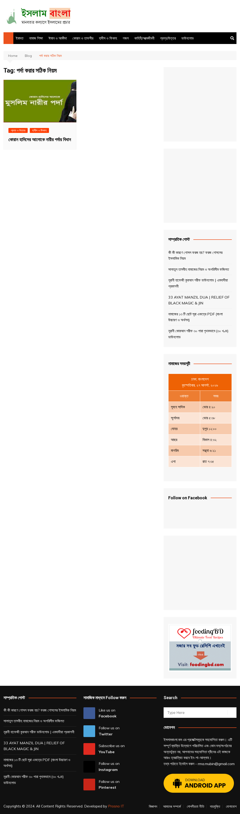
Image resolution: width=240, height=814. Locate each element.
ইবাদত (19, 38)
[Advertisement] (151, 15)
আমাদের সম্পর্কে (172, 806)
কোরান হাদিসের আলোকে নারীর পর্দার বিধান (39, 139)
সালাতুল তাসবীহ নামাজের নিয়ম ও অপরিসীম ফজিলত (198, 269)
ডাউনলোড (187, 38)
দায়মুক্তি (215, 806)
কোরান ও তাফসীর (82, 38)
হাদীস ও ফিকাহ (108, 38)
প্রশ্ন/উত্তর (168, 38)
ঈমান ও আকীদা (58, 38)
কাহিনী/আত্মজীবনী (144, 38)
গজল (126, 38)
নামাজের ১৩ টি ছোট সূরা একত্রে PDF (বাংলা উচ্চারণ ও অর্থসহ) (195, 317)
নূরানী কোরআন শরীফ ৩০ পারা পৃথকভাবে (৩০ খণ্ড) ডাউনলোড (198, 334)
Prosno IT (116, 806)
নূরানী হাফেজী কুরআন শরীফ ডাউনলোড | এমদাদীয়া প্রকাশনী (198, 283)
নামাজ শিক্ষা (36, 38)
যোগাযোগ (231, 806)
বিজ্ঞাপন (153, 806)
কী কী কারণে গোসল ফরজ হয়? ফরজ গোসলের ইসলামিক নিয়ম (195, 255)
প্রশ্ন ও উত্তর (18, 130)
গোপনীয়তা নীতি (195, 806)
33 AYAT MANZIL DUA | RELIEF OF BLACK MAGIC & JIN (198, 300)
